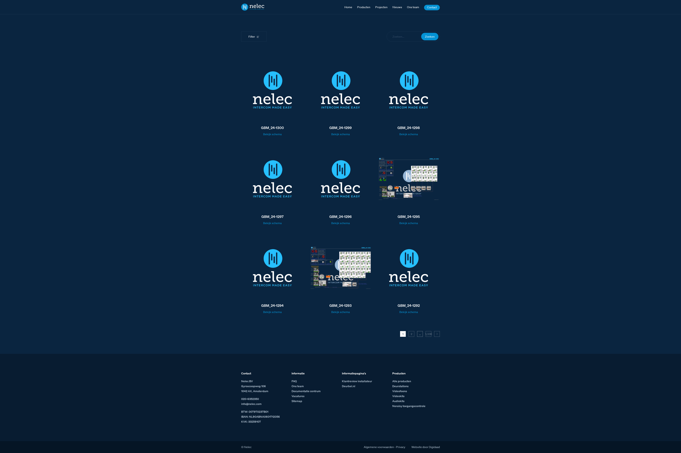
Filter (251, 36)
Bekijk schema (272, 134)
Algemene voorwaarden (379, 447)
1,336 (428, 334)
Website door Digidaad (425, 447)
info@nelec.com (251, 404)
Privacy (400, 447)
